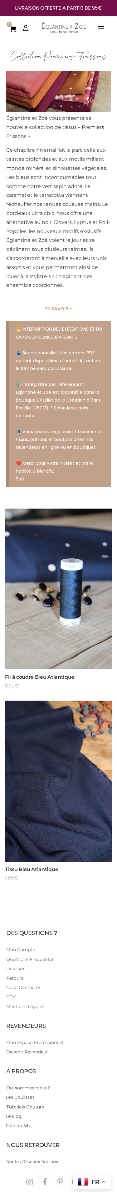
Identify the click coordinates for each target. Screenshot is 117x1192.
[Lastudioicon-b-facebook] (45, 1182)
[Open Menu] (101, 29)
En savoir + (58, 309)
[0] (13, 28)
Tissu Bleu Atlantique (31, 869)
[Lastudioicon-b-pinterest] (60, 1182)
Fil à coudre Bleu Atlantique (39, 677)
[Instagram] (29, 1182)
